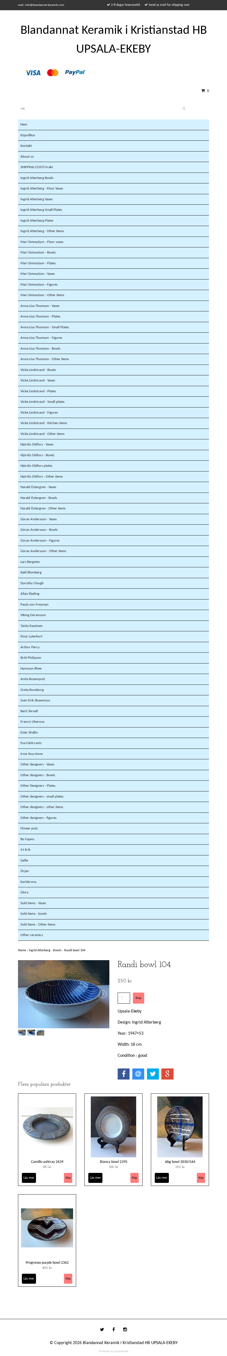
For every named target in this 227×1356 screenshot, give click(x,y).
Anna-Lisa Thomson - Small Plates (44, 327)
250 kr (180, 1167)
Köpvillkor (27, 135)
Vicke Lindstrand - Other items (42, 434)
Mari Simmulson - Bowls (38, 252)
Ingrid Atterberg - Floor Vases (41, 188)
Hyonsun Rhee (31, 668)
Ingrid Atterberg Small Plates (41, 210)
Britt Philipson (30, 658)
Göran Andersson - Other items (43, 551)
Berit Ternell (29, 711)
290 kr (113, 1167)
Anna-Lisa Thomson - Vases (40, 306)
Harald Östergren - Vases (38, 487)
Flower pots (29, 828)
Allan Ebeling (29, 594)
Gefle (24, 860)
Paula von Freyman (34, 604)
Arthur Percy (30, 647)
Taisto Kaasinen (31, 626)
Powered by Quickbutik (113, 1351)
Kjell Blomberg (31, 572)
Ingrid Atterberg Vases (36, 199)
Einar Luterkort (31, 636)
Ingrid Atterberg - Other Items (42, 231)
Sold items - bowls (33, 914)
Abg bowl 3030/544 (180, 1162)
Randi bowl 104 (75, 950)
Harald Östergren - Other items (43, 508)
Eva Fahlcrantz (31, 743)
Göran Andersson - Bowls (39, 530)
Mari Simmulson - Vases (37, 274)
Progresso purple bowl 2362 (47, 1263)
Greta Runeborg (32, 690)
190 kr (47, 1167)
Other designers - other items (41, 807)
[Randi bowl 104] (63, 994)
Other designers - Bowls (37, 775)
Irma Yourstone (31, 754)
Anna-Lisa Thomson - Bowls (40, 348)
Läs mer (29, 1178)
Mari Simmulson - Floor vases (41, 242)
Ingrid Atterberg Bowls (36, 178)
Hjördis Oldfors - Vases (36, 444)
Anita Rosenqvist (32, 679)
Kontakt (26, 146)
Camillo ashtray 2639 (47, 1162)
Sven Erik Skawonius (35, 700)
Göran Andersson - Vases (38, 519)
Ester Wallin (29, 732)
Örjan (24, 871)
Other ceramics (31, 935)
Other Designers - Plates (37, 786)
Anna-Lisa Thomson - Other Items (44, 359)
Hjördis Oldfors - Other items (41, 476)
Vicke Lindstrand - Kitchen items (43, 423)
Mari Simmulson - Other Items (42, 295)
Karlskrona (28, 882)
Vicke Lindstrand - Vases (37, 380)
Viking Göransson (33, 615)
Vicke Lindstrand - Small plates (42, 402)
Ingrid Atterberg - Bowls (46, 950)
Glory (24, 892)
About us (27, 156)
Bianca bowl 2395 (113, 1162)
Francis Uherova (32, 722)
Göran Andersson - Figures (40, 540)
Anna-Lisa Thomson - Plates (40, 316)
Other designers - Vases (37, 764)
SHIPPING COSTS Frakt (36, 167)
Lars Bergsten (30, 562)
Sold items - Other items (37, 924)
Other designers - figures (38, 818)
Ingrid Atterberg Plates (36, 220)
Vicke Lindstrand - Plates (38, 391)
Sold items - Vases (33, 903)
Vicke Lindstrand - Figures (39, 412)
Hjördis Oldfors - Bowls (37, 455)
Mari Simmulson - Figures (39, 284)
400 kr (47, 1268)
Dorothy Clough (32, 583)
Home (23, 950)
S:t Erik (25, 850)
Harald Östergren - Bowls (38, 498)
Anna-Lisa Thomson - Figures (41, 338)
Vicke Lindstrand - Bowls (38, 370)
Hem (23, 124)
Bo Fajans (27, 839)
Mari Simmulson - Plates (38, 263)
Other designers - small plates (41, 796)
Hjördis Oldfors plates (36, 466)
